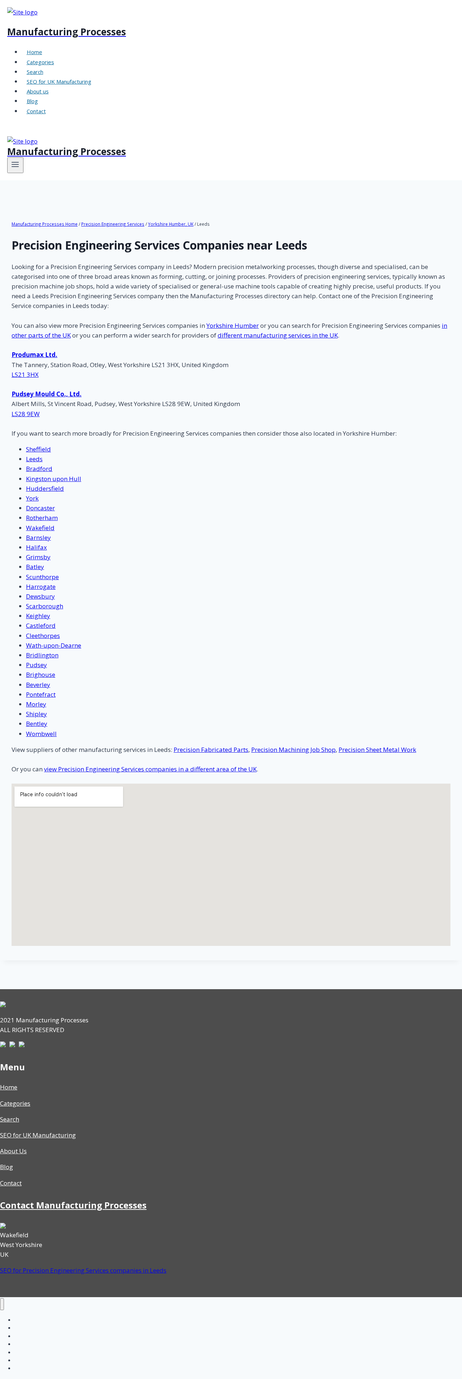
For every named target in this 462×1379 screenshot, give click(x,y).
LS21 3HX (25, 374)
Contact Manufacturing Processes (73, 1205)
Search (35, 71)
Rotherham (42, 518)
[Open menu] (15, 165)
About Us (13, 1151)
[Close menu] (2, 1304)
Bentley (36, 723)
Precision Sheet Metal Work (377, 749)
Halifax (36, 547)
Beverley (38, 684)
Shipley (36, 714)
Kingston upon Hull (53, 479)
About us (38, 91)
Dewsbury (40, 596)
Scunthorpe (42, 577)
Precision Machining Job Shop (293, 749)
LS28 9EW (26, 414)
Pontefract (41, 694)
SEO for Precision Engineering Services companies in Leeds (83, 1270)
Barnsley (38, 537)
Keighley (38, 616)
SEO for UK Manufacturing (59, 81)
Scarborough (44, 606)
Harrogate (41, 586)
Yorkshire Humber (232, 325)
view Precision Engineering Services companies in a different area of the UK (150, 769)
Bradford (39, 468)
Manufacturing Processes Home (45, 224)
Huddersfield (45, 488)
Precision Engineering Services (112, 224)
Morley (36, 704)
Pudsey (36, 665)
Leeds (34, 459)
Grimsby (38, 557)
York (32, 498)
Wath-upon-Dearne (53, 645)
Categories (40, 62)
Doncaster (40, 508)
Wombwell (41, 734)
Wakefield (40, 528)
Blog (32, 101)
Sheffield (38, 449)
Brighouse (40, 674)
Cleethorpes (43, 635)
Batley (35, 567)
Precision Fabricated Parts (211, 749)
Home (34, 52)
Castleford (41, 625)
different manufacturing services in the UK (278, 335)
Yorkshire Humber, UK (170, 224)
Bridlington (42, 655)
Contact (36, 111)
